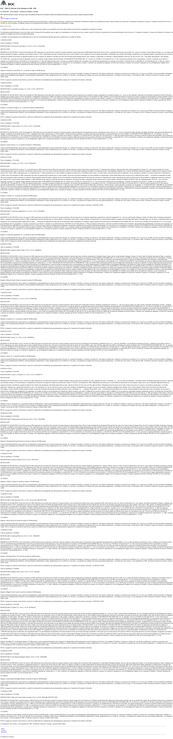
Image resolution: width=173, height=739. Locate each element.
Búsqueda (4, 732)
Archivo (3, 730)
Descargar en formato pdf (10, 18)
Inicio (2, 728)
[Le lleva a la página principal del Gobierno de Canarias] (3, 3)
